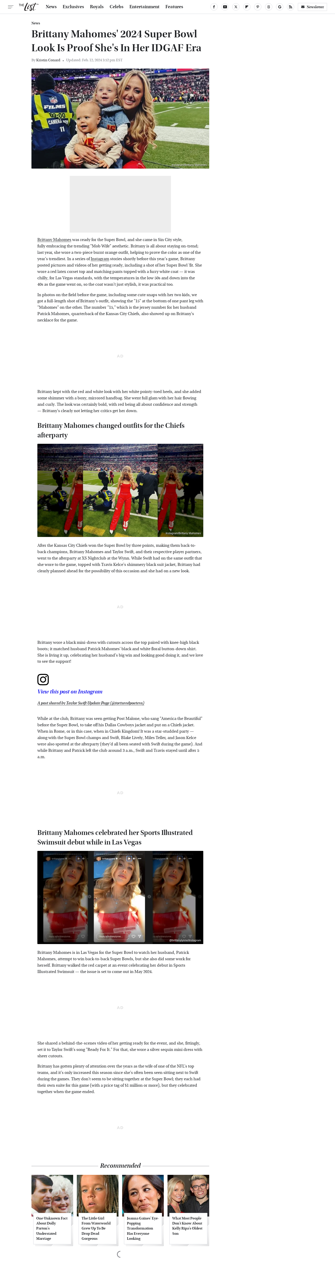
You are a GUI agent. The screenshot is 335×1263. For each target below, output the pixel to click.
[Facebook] (214, 6)
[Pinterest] (257, 6)
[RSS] (290, 6)
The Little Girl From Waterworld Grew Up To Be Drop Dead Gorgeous (96, 1228)
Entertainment (144, 7)
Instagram (100, 259)
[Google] (279, 6)
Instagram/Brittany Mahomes (189, 165)
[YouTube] (225, 6)
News (51, 7)
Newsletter (315, 7)
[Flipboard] (246, 6)
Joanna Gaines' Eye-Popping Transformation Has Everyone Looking (143, 1228)
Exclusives (73, 7)
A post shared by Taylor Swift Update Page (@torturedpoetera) (90, 703)
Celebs (117, 7)
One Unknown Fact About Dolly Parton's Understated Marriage (51, 1228)
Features (174, 7)
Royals (97, 7)
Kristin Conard (48, 60)
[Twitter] (236, 6)
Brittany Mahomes (54, 239)
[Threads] (268, 6)
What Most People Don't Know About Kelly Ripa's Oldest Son (187, 1226)
